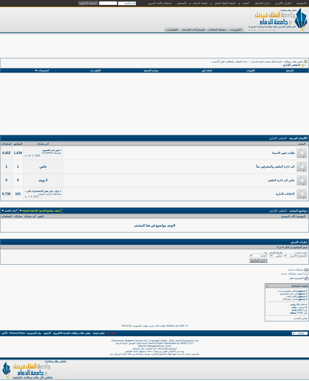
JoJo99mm (47, 153)
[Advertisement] (232, 48)
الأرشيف (47, 333)
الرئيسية (301, 3)
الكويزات (236, 29)
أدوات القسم (11, 210)
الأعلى (4, 333)
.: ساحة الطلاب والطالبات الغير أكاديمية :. (230, 61)
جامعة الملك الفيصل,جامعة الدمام (132, 343)
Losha (168, 346)
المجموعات (43, 70)
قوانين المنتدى (300, 318)
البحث (245, 3)
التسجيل (181, 3)
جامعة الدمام (200, 3)
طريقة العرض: (276, 252)
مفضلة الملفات (217, 29)
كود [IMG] (302, 310)
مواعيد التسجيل (151, 70)
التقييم (41, 216)
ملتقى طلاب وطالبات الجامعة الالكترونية (72, 333)
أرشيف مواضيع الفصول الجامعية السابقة (41, 210)
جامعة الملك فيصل (225, 3)
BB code (300, 304)
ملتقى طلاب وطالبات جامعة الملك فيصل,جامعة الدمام (277, 61)
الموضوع (301, 216)
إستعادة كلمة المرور (159, 3)
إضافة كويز (207, 70)
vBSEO (184, 343)
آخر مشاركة (30, 216)
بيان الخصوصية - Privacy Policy (25, 333)
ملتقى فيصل (99, 333)
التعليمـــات (95, 70)
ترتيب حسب (301, 252)
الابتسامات (302, 307)
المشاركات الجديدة (193, 29)
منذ (265, 252)
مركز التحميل (262, 3)
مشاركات (18, 216)
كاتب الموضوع (288, 216)
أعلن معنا (111, 333)
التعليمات (172, 29)
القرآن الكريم (283, 3)
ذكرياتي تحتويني (45, 193)
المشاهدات (6, 216)
